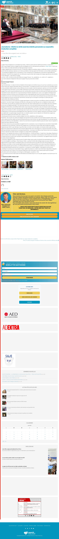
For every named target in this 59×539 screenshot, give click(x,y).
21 (29, 436)
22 (37, 436)
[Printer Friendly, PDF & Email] (54, 63)
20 (21, 436)
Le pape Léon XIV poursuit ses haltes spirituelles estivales (14, 466)
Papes (2, 6)
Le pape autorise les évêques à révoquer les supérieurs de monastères (19, 413)
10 (52, 432)
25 (6, 438)
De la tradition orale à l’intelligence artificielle (10, 381)
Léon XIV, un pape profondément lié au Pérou (11, 449)
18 (6, 436)
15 (37, 434)
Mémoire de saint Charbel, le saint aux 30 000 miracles (17, 401)
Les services (25, 525)
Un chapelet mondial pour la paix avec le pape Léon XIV (17, 395)
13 (21, 434)
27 (21, 438)
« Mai (3, 441)
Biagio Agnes (49, 66)
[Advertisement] (29, 229)
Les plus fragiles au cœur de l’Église (8, 377)
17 (52, 434)
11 (6, 434)
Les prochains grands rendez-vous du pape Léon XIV (13, 457)
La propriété (20, 525)
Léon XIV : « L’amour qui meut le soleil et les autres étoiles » (12, 379)
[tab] (24, 499)
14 (29, 434)
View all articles (4, 188)
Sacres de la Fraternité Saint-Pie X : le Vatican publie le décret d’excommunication (21, 389)
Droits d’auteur (40, 525)
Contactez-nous (47, 525)
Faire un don (29, 214)
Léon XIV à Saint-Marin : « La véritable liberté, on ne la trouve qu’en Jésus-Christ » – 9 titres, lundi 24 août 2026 (21, 374)
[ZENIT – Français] (16, 2)
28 (29, 438)
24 (52, 436)
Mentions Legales (32, 525)
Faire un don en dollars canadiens (29, 216)
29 (37, 438)
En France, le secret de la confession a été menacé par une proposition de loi (21, 407)
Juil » (5, 441)
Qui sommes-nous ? (13, 525)
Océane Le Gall (13, 56)
